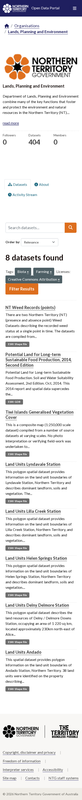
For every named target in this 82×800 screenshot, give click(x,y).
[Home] (7, 26)
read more (11, 123)
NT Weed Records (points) (30, 307)
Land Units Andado (23, 652)
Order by (12, 242)
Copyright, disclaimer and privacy (29, 752)
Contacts (32, 778)
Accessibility (53, 769)
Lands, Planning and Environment (38, 31)
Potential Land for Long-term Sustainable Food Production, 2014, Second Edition (38, 360)
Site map (9, 778)
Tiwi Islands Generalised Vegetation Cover (39, 415)
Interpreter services (18, 769)
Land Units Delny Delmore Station (37, 605)
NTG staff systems (64, 778)
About (43, 184)
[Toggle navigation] (74, 8)
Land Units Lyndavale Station (32, 464)
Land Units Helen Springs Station (36, 558)
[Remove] (28, 272)
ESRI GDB (14, 401)
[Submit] (71, 228)
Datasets (19, 184)
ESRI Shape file (17, 344)
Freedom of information (22, 761)
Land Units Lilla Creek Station (33, 511)
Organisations (26, 25)
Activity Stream (24, 194)
